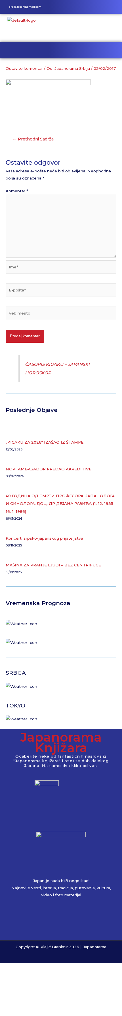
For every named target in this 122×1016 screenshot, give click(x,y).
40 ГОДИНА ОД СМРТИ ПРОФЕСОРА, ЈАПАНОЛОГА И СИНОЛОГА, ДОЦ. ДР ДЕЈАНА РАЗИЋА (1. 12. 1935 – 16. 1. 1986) (61, 503)
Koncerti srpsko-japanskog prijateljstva (44, 538)
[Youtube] (115, 7)
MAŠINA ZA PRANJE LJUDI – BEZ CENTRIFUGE (53, 565)
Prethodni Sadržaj (33, 139)
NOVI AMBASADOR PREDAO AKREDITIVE (48, 469)
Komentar (17, 191)
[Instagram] (106, 7)
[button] (61, 50)
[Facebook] (96, 7)
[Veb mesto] (61, 314)
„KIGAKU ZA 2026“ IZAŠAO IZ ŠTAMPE (44, 442)
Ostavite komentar (24, 68)
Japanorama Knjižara (61, 742)
